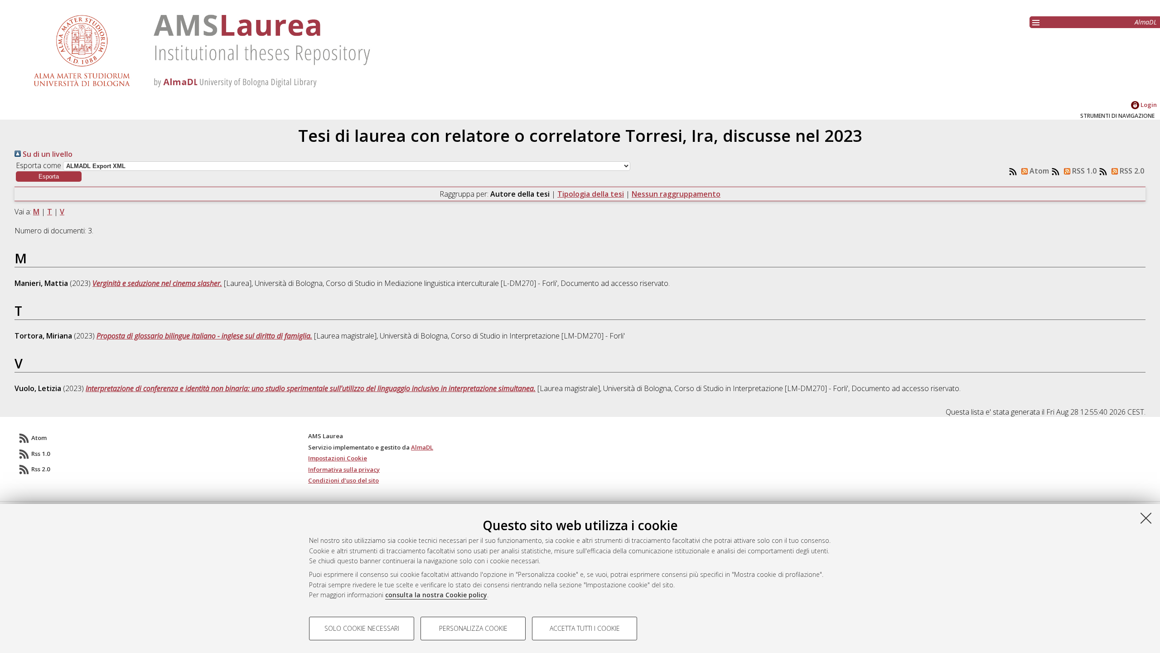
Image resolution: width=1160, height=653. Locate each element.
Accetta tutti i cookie (585, 628)
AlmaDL (1146, 22)
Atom (1038, 171)
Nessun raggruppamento (676, 194)
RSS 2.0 (1131, 171)
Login (1148, 105)
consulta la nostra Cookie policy (436, 594)
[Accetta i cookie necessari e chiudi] (1146, 518)
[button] (49, 176)
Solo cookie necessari (361, 628)
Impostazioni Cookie (337, 458)
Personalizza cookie (473, 628)
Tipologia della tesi (590, 194)
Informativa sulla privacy (344, 469)
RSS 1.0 (1083, 171)
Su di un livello (46, 154)
